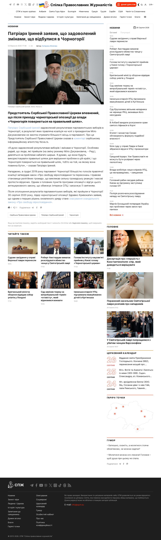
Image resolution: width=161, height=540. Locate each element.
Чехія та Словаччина (135, 11)
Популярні (125, 32)
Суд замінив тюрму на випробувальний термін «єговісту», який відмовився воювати (128, 88)
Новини (17, 17)
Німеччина (84, 11)
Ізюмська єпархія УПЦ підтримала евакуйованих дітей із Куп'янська (87, 295)
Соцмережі (41, 499)
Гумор (111, 440)
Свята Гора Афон (57, 11)
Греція (95, 11)
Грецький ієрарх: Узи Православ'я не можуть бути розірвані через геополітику (129, 159)
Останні (113, 32)
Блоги (137, 17)
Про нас (40, 518)
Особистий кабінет (45, 514)
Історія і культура (65, 17)
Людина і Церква (46, 17)
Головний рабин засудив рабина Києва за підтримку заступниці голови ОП (126, 183)
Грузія (103, 11)
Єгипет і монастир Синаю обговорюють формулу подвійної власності (127, 136)
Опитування (41, 495)
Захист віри (29, 17)
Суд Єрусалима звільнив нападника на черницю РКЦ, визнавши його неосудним (128, 112)
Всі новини (115, 215)
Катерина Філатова (49, 46)
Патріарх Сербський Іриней (24, 127)
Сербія (112, 11)
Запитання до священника (88, 17)
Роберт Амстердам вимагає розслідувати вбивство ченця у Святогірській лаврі (55, 260)
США (120, 11)
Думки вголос (110, 17)
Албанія (42, 11)
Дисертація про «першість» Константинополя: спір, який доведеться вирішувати (124, 261)
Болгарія (72, 11)
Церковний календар (122, 353)
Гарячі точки (126, 17)
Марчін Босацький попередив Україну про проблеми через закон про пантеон (129, 207)
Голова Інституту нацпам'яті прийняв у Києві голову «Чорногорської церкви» (89, 260)
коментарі (79, 138)
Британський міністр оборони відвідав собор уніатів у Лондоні (20, 295)
